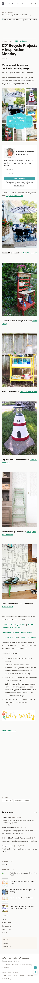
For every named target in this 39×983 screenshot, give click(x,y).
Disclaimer (29, 976)
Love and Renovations (28, 392)
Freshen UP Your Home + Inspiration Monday (22, 891)
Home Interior (6, 923)
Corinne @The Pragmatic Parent (13, 838)
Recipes (10, 12)
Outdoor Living (7, 929)
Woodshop (7, 946)
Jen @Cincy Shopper (9, 828)
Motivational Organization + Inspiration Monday (23, 874)
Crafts (4, 919)
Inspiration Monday (22, 801)
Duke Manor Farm (30, 253)
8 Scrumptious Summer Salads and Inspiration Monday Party (22, 907)
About (4, 976)
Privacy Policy (6, 979)
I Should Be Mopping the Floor (14, 624)
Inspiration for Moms (14, 196)
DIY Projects (7, 801)
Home (4, 12)
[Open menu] (35, 3)
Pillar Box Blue (7, 607)
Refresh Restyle (8, 632)
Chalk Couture (12, 976)
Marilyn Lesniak (7, 846)
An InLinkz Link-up (9, 730)
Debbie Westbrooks (20, 41)
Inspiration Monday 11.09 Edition (21, 898)
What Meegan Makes (23, 632)
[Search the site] (31, 3)
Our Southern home (10, 637)
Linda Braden (6, 817)
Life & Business (7, 926)
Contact (21, 976)
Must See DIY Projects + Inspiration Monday (22, 882)
